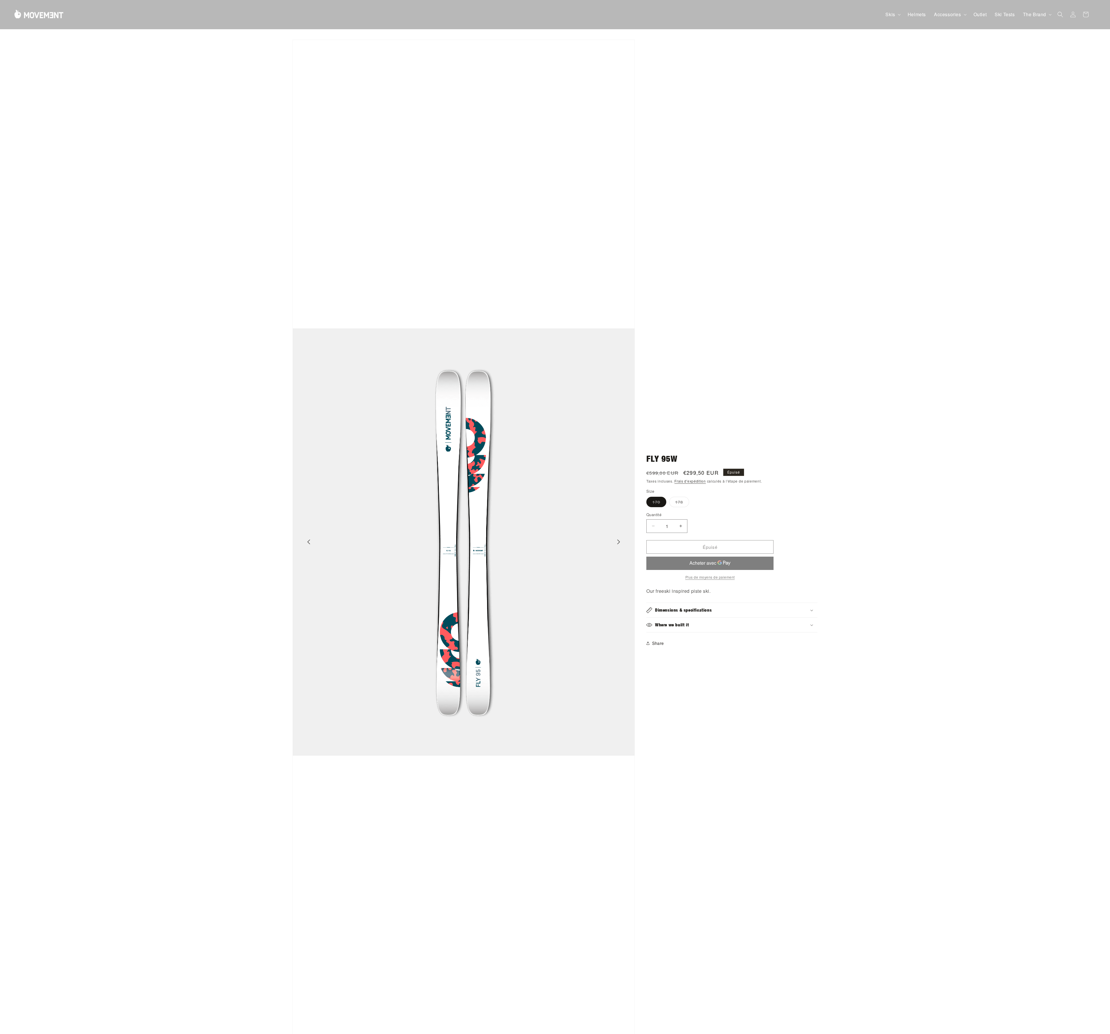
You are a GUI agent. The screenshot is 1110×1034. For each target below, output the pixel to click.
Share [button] (658, 643)
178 (682, 502)
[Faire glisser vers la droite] (618, 541)
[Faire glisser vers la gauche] (308, 541)
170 (659, 502)
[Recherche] (1060, 14)
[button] (892, 14)
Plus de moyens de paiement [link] (710, 577)
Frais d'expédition (690, 480)
